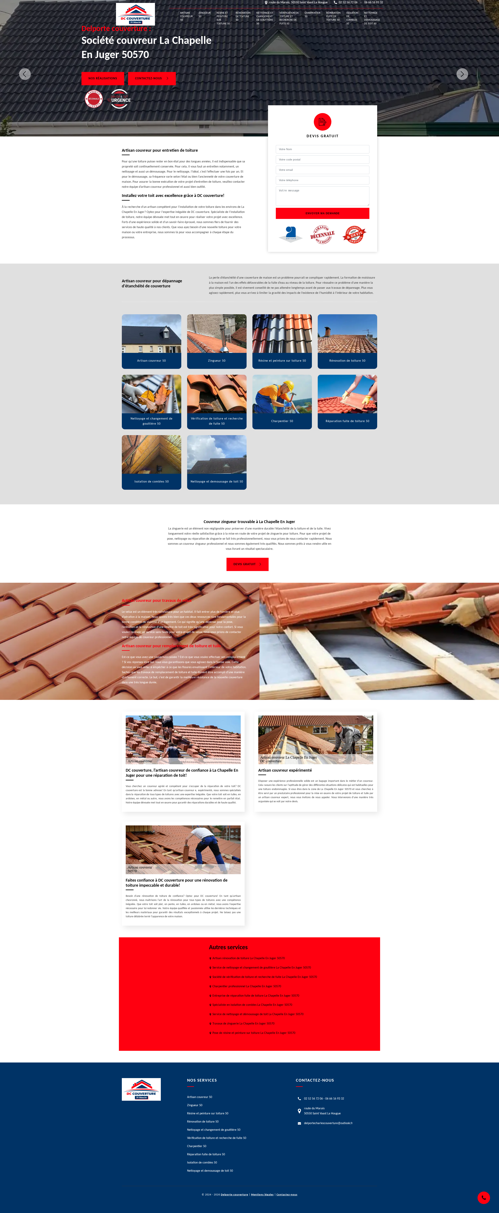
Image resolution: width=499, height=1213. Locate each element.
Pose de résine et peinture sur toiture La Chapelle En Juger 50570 (253, 1033)
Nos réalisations (102, 78)
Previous (25, 74)
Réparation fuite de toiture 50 (333, 16)
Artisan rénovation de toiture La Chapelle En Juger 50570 (248, 958)
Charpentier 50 (312, 15)
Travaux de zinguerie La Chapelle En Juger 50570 (243, 1023)
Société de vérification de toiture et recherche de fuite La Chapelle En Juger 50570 (264, 977)
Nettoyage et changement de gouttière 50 (264, 18)
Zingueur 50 (205, 15)
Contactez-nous (149, 78)
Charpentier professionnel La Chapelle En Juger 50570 (246, 986)
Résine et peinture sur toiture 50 (223, 18)
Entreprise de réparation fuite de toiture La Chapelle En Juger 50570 (255, 995)
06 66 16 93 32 (373, 2)
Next (462, 74)
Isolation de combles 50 (352, 18)
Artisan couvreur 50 (186, 16)
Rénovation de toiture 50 (243, 16)
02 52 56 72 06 (348, 2)
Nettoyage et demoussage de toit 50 (372, 18)
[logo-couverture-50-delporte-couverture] (135, 14)
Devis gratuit (245, 564)
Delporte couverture (234, 1194)
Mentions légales (262, 1194)
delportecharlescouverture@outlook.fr (328, 1123)
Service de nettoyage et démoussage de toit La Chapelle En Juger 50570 (257, 1014)
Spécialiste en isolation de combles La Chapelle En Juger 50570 (252, 1005)
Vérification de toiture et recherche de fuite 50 (289, 18)
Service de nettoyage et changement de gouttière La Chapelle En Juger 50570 (261, 967)
